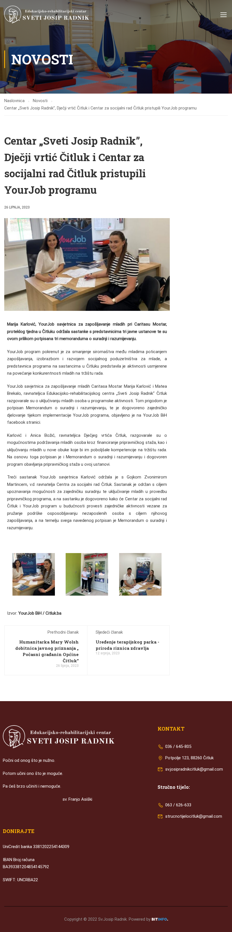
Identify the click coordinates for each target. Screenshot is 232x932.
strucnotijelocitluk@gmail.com (193, 816)
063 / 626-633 (177, 804)
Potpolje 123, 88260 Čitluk (189, 757)
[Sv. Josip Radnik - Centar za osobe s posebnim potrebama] (46, 15)
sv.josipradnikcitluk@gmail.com (194, 769)
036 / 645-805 (177, 746)
